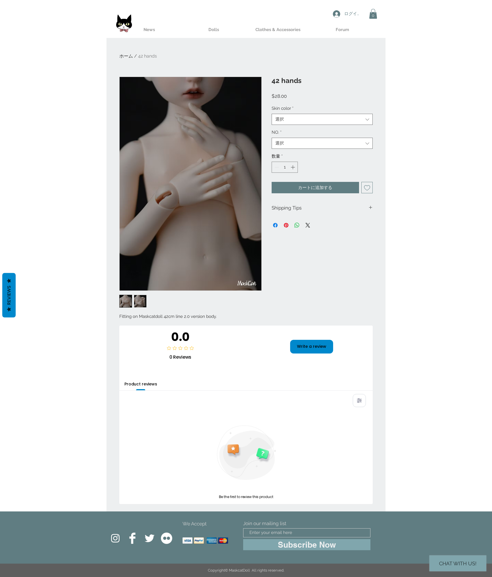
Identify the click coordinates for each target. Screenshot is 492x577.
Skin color (283, 108)
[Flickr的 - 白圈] (166, 538)
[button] (373, 14)
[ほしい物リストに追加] (367, 188)
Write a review (311, 346)
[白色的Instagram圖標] (115, 538)
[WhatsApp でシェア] (297, 225)
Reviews (9, 295)
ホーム (126, 56)
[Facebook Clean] (132, 538)
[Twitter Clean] (149, 538)
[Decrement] (276, 167)
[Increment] (293, 167)
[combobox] (322, 119)
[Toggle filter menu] (359, 400)
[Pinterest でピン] (286, 225)
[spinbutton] (285, 167)
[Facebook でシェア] (275, 225)
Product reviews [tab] (140, 384)
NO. (277, 132)
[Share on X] (307, 225)
